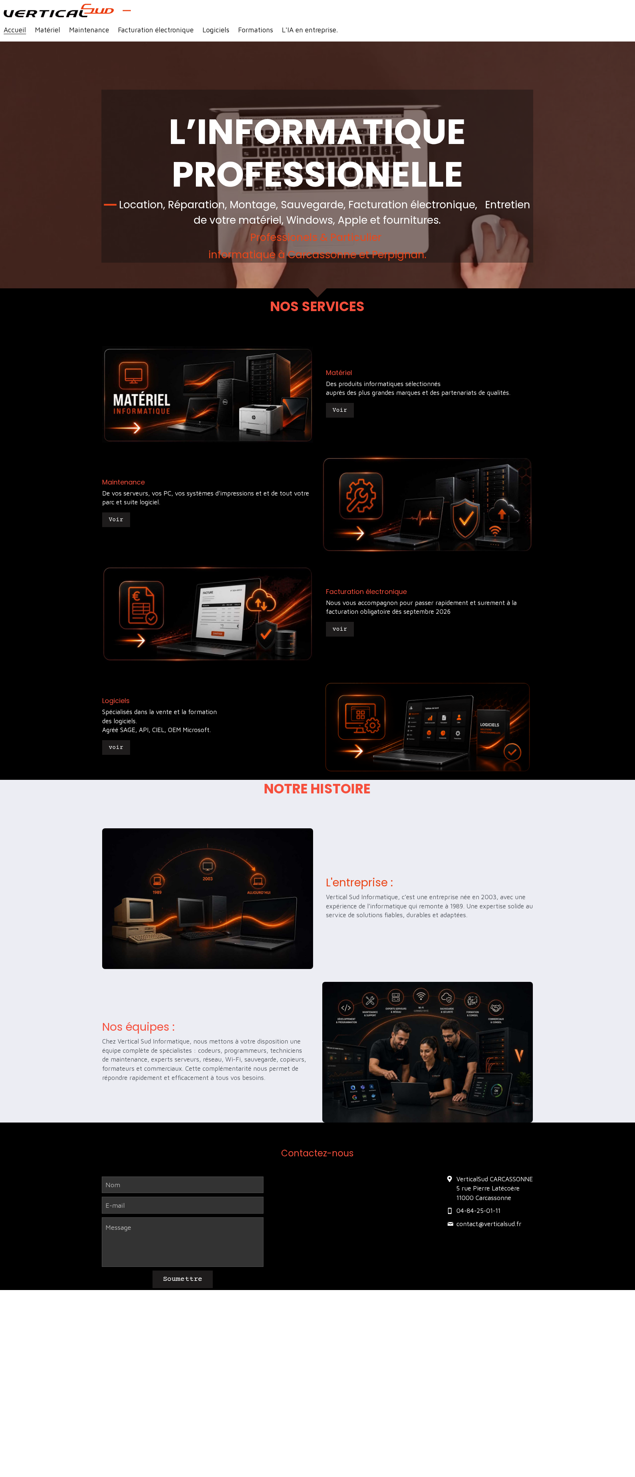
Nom (112, 1185)
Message (118, 1227)
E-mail (115, 1205)
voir (340, 629)
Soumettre (182, 1279)
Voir (340, 410)
